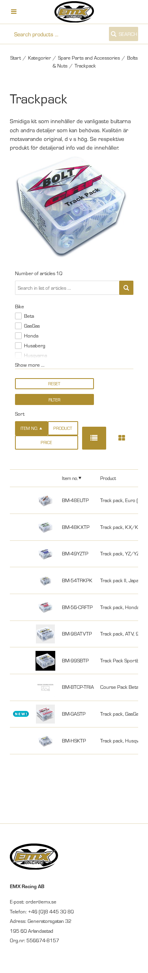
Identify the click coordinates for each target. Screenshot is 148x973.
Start (15, 57)
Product (62, 428)
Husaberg (34, 345)
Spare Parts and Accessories (89, 57)
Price (46, 442)
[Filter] (126, 288)
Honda (31, 335)
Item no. (70, 477)
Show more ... (30, 364)
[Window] (121, 438)
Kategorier (39, 57)
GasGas (32, 325)
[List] (94, 438)
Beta (29, 315)
